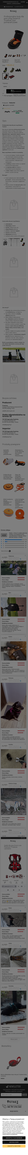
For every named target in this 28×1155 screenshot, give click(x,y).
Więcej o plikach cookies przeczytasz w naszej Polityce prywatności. (12, 1133)
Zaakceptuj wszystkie (14, 1146)
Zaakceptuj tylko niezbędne (14, 1138)
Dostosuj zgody (14, 1142)
